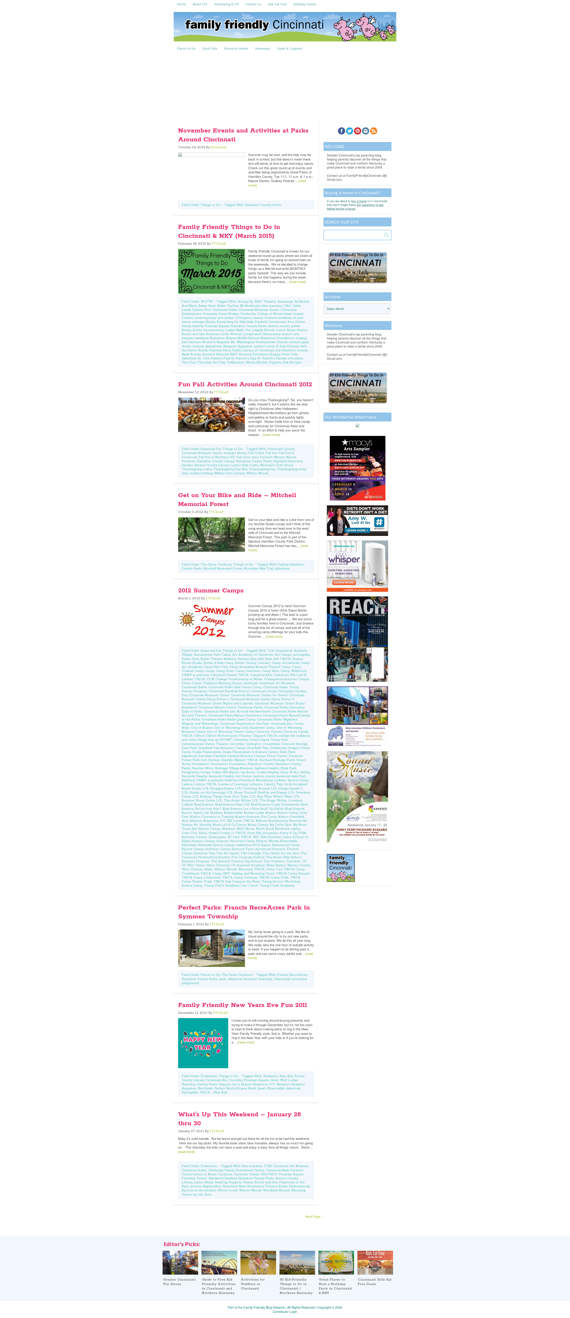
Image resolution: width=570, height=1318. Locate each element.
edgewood (189, 756)
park (222, 979)
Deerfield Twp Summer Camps (222, 748)
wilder (208, 869)
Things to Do (211, 205)
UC (304, 861)
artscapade (301, 655)
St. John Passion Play (214, 358)
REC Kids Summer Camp (272, 837)
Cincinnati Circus (264, 691)
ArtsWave (189, 306)
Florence (296, 756)
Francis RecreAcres (292, 975)
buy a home (358, 201)
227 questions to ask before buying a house (355, 207)
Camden (263, 663)
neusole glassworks (207, 346)
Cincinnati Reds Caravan (284, 1170)
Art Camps (283, 655)
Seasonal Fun (211, 449)
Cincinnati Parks (250, 707)
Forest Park (191, 760)
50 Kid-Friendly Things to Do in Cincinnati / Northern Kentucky (296, 1286)
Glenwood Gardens (222, 1178)
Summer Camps (217, 849)
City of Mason (202, 728)
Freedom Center (194, 1178)
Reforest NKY (227, 354)
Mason (270, 813)
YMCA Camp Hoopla (292, 873)
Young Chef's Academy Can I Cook (231, 885)
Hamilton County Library (216, 461)
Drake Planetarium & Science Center (250, 752)
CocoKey (236, 1080)
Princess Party (220, 350)
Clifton (199, 736)
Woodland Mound (276, 1190)
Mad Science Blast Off (232, 804)
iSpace (234, 772)
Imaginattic (190, 772)
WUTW (207, 301)
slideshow (189, 358)
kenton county (264, 776)
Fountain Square (217, 326)
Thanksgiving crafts (197, 469)
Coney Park (279, 740)
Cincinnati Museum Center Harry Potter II (262, 699)
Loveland (295, 800)
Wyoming (245, 869)
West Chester (192, 869)
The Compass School (247, 857)
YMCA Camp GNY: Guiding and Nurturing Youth (237, 873)
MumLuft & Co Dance (229, 825)
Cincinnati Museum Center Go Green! (259, 695)
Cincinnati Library (280, 449)
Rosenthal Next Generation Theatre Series (255, 1186)
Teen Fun (189, 362)
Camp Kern (270, 671)
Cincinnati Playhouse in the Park (244, 724)
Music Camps (258, 825)
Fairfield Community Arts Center (280, 322)
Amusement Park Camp (212, 655)
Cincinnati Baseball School (229, 691)
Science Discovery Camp (235, 841)
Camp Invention (248, 671)
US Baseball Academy (248, 865)
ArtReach (301, 301)
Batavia (243, 659)
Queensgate (217, 837)
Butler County (245, 663)
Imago (206, 772)
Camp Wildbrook (294, 671)
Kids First (298, 776)
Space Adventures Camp (280, 845)
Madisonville (233, 813)
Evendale (205, 756)
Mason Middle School (242, 338)
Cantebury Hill (284, 675)
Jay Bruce (247, 772)
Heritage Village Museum (234, 768)
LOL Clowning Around (252, 788)
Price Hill (254, 833)
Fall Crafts (256, 453)
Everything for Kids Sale (235, 322)
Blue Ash (257, 659)
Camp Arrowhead (285, 663)
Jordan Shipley (267, 772)
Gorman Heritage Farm (277, 760)
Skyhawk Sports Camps (216, 845)
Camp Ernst (225, 671)
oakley (295, 829)
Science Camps (203, 841)
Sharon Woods (267, 841)
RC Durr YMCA (240, 837)
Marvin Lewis (254, 813)
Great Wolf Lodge (284, 1080)
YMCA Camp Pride (274, 877)
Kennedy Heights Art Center (230, 776)
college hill (287, 736)
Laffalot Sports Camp (292, 780)
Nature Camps (209, 829)
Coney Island (259, 740)
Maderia (216, 813)
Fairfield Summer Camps (246, 756)
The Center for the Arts (281, 853)
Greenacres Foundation (228, 764)
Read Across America (198, 354)
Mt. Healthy (202, 825)
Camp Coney (204, 671)
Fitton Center (277, 756)
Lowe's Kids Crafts (244, 465)
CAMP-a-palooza (195, 675)
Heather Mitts (202, 768)
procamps (270, 833)
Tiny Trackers (273, 861)
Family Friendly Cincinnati (285, 28)
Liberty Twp (273, 784)
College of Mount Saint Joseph (280, 314)
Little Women (231, 334)
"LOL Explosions (279, 651)
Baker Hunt (207, 306)
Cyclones (225, 1174)
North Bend (265, 829)
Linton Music (204, 1182)
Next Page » (314, 1216)
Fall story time (247, 457)
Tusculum (293, 861)
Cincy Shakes (228, 314)
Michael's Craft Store (276, 465)
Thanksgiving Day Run (231, 469)
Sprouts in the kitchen (199, 1190)
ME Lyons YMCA (240, 821)
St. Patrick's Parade (272, 358)
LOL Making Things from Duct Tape (220, 796)
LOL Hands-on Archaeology (203, 792)
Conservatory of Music (199, 1174)
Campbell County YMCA (229, 675)
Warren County (298, 865)
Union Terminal (218, 865)
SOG (256, 845)
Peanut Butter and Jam (260, 1182)
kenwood (283, 776)
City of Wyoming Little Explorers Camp (244, 728)
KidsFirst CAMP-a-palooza (202, 780)
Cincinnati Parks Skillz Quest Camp (228, 719)
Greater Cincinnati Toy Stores (179, 1282)
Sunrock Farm (243, 849)
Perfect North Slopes (230, 1088)
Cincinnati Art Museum (277, 683)
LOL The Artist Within (233, 800)
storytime (295, 358)
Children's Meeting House (222, 683)
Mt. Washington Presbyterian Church (259, 342)
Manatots (217, 338)
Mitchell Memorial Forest (223, 568)
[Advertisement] (285, 86)
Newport (228, 829)
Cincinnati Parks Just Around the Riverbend (237, 711)
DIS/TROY (269, 1174)
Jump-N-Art (289, 772)
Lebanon (256, 784)
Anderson (270, 1076)
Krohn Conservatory (208, 330)
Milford (261, 821)
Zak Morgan (292, 362)
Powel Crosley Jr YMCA (227, 833)
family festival (192, 326)
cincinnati (250, 683)
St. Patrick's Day (243, 358)
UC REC (188, 865)
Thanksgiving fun (262, 469)
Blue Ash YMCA (278, 659)
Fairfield (220, 756)
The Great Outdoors (216, 564)
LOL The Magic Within (269, 800)
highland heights (266, 768)
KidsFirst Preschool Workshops (249, 780)
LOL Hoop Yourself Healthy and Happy (256, 792)
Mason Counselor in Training (212, 817)
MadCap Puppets (228, 1182)
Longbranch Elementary (261, 334)
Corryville (237, 744)
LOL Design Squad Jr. (287, 788)
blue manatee (271, 306)
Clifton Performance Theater (228, 736)
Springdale (190, 1092)
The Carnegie (250, 853)
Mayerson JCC (214, 821)
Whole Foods (227, 1190)
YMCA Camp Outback (239, 877)
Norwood (282, 829)
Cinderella (248, 314)
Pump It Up (288, 833)
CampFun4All (261, 675)
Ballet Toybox (227, 306)
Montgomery (278, 821)
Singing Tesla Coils (283, 354)
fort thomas (210, 760)
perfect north (264, 346)
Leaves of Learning (233, 784)
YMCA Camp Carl (268, 869)
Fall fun (271, 453)
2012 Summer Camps (211, 591)
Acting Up (245, 301)
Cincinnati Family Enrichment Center (236, 1170)
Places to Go (210, 975)
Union (200, 865)
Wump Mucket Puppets (264, 362)
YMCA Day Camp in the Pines (237, 881)
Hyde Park (288, 768)
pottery (196, 1186)
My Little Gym (281, 825)
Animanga (285, 301)
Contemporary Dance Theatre (205, 744)
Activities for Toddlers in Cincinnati (253, 1284)
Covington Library (249, 318)
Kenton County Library (211, 465)
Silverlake (189, 845)
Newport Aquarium (237, 346)
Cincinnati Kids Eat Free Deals (375, 1282)
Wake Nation (276, 865)
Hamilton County (261, 764)
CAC (287, 306)
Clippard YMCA (264, 736)
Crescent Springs (294, 744)
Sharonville (288, 841)
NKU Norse (245, 829)
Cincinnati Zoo (282, 724)
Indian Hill (220, 772)
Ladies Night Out (238, 330)
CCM (268, 1166)
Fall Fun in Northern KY (216, 457)
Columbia (240, 740)
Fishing (283, 564)
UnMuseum (235, 362)
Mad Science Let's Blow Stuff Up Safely (253, 809)
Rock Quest (257, 1088)
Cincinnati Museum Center (259, 310)
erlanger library (203, 322)
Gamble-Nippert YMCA (239, 760)
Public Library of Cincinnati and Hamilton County (269, 350)
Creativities (271, 744)
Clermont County (268, 732)
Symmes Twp (204, 853)
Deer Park (189, 748)
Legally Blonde (263, 330)
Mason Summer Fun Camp (256, 817)
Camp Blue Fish (216, 667)
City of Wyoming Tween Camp (230, 732)
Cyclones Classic (246, 1174)
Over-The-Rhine (194, 833)
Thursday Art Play (211, 362)
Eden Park (287, 752)
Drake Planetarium (206, 752)
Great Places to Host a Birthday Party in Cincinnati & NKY (335, 1286)
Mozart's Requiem (216, 342)
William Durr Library (229, 473)
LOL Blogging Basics (218, 788)
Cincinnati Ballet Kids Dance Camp (235, 687)
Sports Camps (193, 849)
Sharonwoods (299, 1186)
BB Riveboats (250, 306)
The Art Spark (227, 853)
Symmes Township (258, 979)
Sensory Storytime (253, 354)
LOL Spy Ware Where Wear (271, 796)
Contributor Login (285, 1311)
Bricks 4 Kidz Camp (219, 663)
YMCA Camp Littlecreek (201, 877)
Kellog (305, 772)
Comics (187, 318)
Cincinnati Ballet (224, 310)
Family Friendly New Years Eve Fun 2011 (242, 1005)
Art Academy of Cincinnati (252, 655)
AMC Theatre (265, 301)
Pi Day (281, 346)
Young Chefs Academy (277, 885)
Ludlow (187, 804)
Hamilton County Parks (263, 205)
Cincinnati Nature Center (217, 707)
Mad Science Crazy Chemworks (275, 804)
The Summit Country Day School (236, 861)
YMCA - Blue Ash (213, 1092)
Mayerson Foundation (277, 338)
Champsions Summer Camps (286, 679)
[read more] (297, 281)
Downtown (278, 748)
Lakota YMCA (205, 784)
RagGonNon (212, 1186)
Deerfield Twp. (258, 748)
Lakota (187, 784)
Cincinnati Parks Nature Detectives (235, 715)
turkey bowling (201, 473)
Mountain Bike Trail (258, 568)
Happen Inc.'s (229, 1084)
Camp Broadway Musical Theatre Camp (260, 667)
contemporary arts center (214, 318)
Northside (205, 1088)
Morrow (295, 821)
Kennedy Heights (195, 776)
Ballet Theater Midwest (218, 659)
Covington (253, 744)
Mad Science (204, 804)
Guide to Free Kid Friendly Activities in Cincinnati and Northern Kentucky (219, 1286)
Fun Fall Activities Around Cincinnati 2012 (245, 384)
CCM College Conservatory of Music (235, 679)
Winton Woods (257, 473)
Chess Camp (191, 683)
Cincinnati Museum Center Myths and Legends (217, 703)
